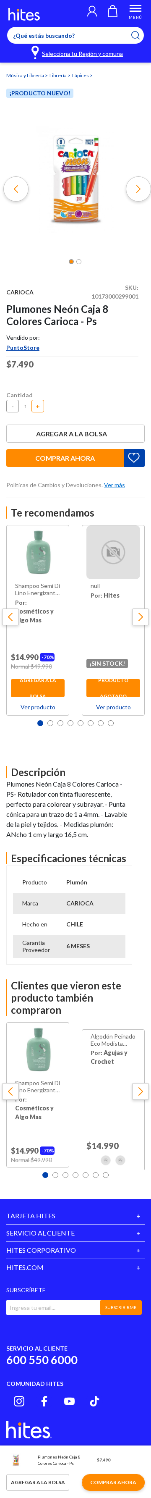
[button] (92, 12)
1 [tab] (40, 723)
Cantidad (19, 395)
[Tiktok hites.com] (94, 1401)
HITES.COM (25, 1267)
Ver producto (38, 707)
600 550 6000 (42, 1360)
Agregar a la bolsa (71, 434)
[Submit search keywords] (140, 35)
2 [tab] (50, 723)
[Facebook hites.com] (44, 1401)
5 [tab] (80, 723)
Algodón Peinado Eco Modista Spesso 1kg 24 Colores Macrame (113, 1040)
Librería (58, 75)
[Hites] (24, 14)
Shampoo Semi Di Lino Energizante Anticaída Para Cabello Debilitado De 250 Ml (37, 589)
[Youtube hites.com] (69, 1401)
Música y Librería (25, 75)
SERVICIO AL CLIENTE (40, 1233)
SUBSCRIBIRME (120, 1307)
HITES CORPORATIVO (41, 1250)
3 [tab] (60, 723)
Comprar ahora (65, 458)
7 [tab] (101, 723)
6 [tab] (91, 723)
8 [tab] (111, 723)
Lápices (81, 75)
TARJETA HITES (30, 1216)
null (95, 585)
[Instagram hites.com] (19, 1401)
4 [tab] (70, 723)
